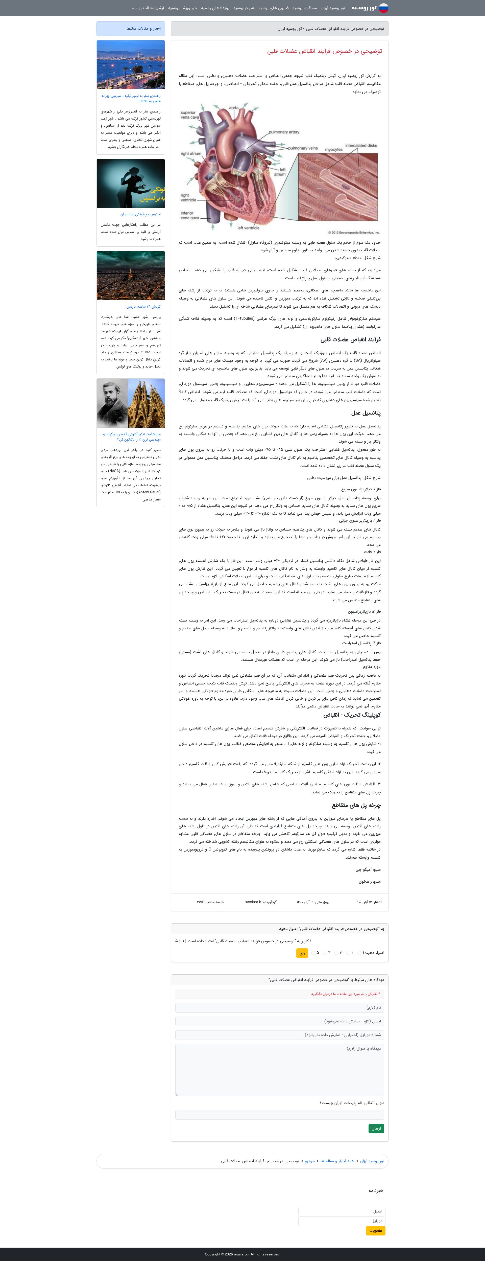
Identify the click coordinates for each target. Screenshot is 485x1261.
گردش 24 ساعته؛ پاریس (144, 306)
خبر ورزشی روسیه (182, 8)
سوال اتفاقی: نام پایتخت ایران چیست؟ (352, 1103)
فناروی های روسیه (273, 8)
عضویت (375, 1230)
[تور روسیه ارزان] (370, 8)
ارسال (376, 1128)
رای (302, 953)
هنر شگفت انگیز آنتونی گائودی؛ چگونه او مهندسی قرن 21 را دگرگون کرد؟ (132, 437)
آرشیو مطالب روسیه (148, 8)
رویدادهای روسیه (215, 8)
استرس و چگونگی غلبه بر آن (140, 214)
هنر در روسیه (244, 8)
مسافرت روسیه (305, 8)
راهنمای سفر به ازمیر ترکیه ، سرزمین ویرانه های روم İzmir (131, 98)
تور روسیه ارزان (333, 8)
